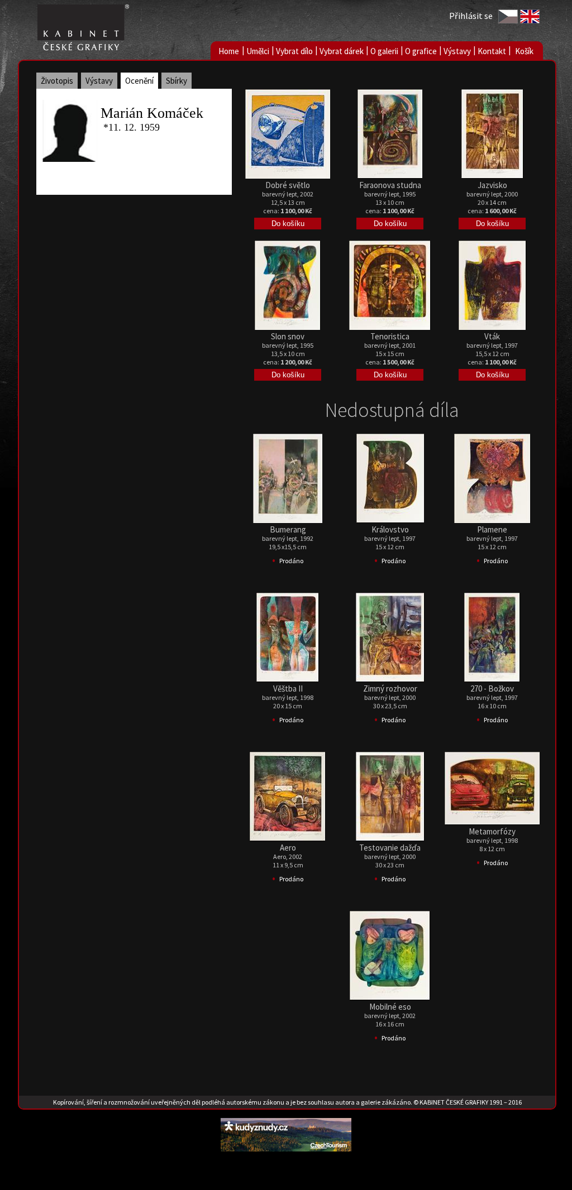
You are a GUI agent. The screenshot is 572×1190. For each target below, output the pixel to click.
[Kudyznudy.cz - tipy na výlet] (286, 1148)
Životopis (57, 80)
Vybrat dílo (294, 51)
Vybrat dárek (342, 51)
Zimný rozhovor (390, 688)
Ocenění (139, 80)
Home (228, 51)
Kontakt (492, 51)
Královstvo (390, 529)
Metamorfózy (492, 831)
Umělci (257, 51)
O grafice (421, 51)
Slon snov (287, 336)
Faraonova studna (390, 185)
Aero (288, 847)
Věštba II (288, 688)
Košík (524, 51)
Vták (492, 336)
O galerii (384, 51)
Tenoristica (389, 336)
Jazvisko (492, 185)
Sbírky (176, 80)
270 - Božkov (492, 688)
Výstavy (457, 51)
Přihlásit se (471, 15)
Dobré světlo (287, 185)
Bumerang (288, 529)
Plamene (492, 529)
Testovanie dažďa (390, 847)
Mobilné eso (390, 1006)
